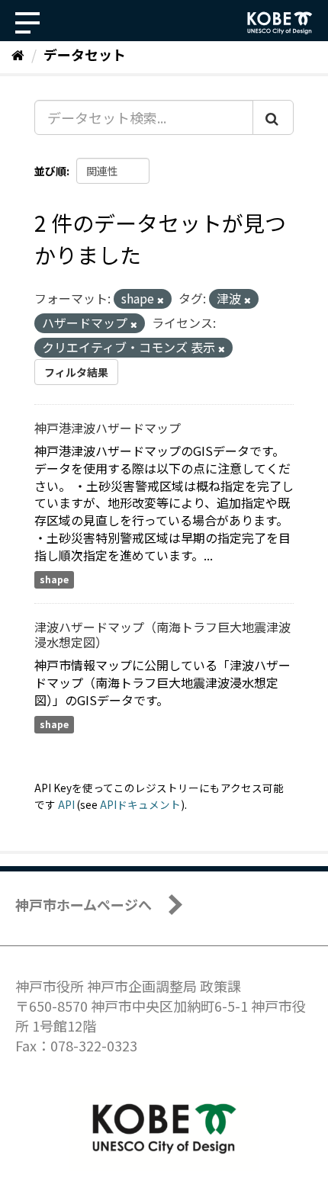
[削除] (160, 300)
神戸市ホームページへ (83, 904)
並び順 (50, 170)
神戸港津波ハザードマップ (107, 428)
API (66, 804)
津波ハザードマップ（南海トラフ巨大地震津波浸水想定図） (162, 635)
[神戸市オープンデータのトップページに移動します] (280, 22)
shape (54, 579)
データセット (84, 54)
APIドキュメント (140, 804)
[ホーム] (17, 54)
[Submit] (273, 117)
